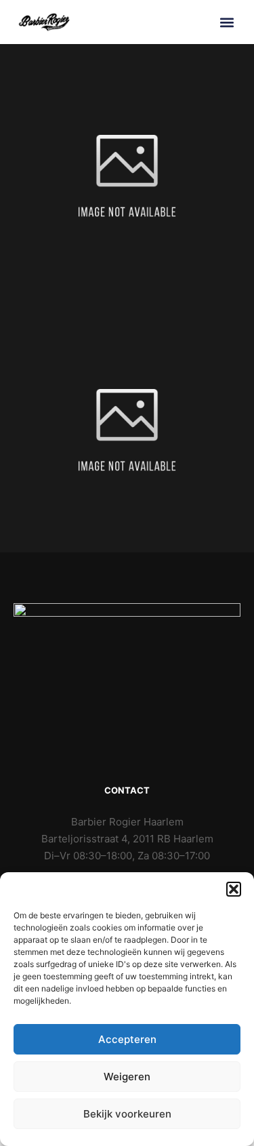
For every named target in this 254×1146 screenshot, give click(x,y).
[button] (233, 889)
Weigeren (127, 1076)
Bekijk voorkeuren (127, 1113)
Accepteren (127, 1039)
